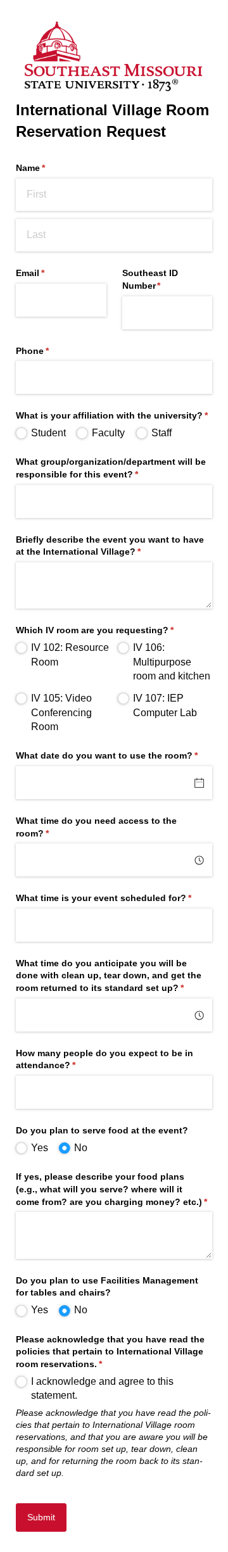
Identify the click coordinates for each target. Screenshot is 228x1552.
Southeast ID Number (160, 279)
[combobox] (114, 859)
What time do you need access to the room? (96, 827)
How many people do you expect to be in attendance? (104, 1059)
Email (49, 273)
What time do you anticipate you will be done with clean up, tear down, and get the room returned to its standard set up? (114, 975)
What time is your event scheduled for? (114, 898)
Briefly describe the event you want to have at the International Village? (110, 545)
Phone (51, 351)
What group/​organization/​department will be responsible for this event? (111, 468)
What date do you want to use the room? (114, 755)
